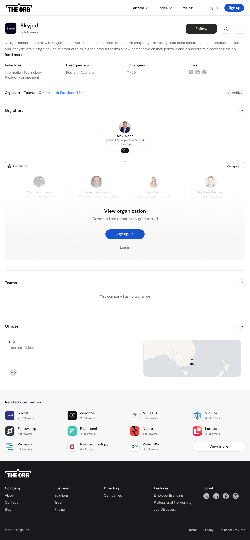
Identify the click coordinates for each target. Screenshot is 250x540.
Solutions (61, 495)
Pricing (59, 509)
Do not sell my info (232, 530)
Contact (11, 502)
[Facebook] (226, 496)
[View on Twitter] (191, 72)
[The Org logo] (18, 473)
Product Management (22, 77)
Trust (58, 502)
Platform (137, 8)
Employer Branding (168, 495)
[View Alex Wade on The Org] (125, 127)
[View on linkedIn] (197, 72)
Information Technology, (23, 72)
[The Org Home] (19, 7)
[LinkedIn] (216, 496)
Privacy (208, 530)
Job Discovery (165, 509)
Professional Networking (173, 502)
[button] (125, 140)
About (9, 495)
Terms (193, 530)
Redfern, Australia (80, 72)
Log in (213, 7)
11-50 (131, 72)
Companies (113, 495)
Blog (8, 509)
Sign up (234, 7)
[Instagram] (236, 496)
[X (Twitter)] (206, 496)
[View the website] (204, 72)
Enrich (163, 8)
